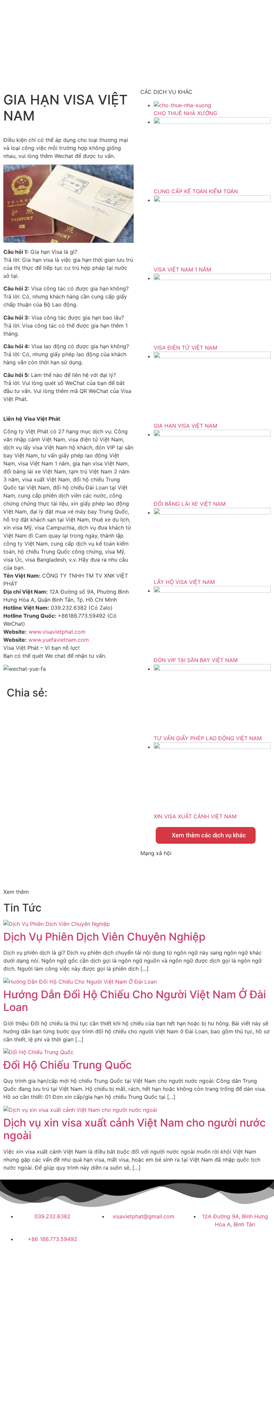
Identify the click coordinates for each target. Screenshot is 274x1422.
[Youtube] (167, 870)
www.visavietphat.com (57, 631)
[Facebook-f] (148, 870)
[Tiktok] (185, 870)
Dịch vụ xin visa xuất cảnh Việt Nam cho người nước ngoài (134, 1129)
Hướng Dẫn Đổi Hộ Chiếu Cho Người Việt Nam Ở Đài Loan (134, 1001)
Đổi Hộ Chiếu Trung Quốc (67, 1064)
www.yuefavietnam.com (58, 639)
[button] (74, 691)
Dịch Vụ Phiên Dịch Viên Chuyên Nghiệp (104, 936)
